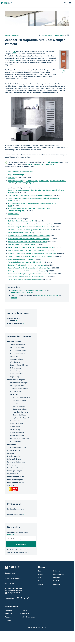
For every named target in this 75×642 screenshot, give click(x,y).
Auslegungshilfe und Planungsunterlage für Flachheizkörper (29, 236)
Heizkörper (14, 290)
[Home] (20, 568)
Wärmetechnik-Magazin (16, 380)
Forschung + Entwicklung (16, 462)
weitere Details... (13, 213)
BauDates (56, 577)
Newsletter (9, 610)
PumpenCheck (44, 180)
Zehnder (11, 321)
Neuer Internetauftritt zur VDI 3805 (20, 233)
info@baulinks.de (14, 593)
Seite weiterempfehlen (15, 514)
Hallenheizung (15, 371)
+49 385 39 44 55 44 (15, 588)
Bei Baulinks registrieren (15, 509)
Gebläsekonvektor (19, 400)
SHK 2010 (11, 177)
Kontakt (8, 620)
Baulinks (7, 35)
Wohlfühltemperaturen (18, 447)
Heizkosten (39, 295)
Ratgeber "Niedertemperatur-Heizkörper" (40, 164)
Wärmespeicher (15, 391)
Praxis (40, 581)
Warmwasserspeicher (17, 353)
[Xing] (28, 598)
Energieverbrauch (13, 450)
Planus (14, 60)
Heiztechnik (48, 295)
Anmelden (8, 614)
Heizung (22, 290)
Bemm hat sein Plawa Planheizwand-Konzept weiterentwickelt (30, 195)
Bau (39, 571)
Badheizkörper (18, 403)
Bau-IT (40, 584)
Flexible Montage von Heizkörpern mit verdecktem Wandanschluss (31, 256)
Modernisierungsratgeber (25, 183)
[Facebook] (21, 598)
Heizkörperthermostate (21, 412)
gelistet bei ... (11, 485)
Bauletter (10, 534)
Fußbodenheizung (17, 292)
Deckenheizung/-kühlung (19, 365)
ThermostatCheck (32, 180)
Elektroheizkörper (19, 406)
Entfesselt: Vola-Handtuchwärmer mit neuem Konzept (27, 265)
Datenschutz (24, 614)
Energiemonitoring (13, 456)
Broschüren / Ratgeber (15, 468)
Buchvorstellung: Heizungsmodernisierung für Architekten (28, 238)
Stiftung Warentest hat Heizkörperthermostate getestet (27, 271)
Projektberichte (12, 474)
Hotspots (56, 571)
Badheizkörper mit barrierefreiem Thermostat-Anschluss (27, 277)
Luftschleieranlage (16, 374)
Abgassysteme (15, 441)
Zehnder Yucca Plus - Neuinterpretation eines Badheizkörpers (29, 268)
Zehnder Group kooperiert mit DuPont (21, 259)
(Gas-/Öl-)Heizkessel (17, 344)
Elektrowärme (15, 427)
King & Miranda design (16, 175)
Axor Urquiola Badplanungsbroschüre (21, 244)
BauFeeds (56, 584)
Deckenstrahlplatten (20, 409)
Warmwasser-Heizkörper (21, 397)
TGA (39, 577)
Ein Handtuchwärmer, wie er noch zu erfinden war (25, 280)
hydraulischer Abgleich (20, 388)
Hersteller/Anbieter (14, 341)
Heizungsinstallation (17, 347)
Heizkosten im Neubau (58, 180)
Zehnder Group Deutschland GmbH (20, 172)
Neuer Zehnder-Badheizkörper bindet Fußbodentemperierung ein (31, 247)
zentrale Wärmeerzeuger (18, 383)
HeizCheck (11, 183)
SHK (14, 51)
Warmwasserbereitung (18, 350)
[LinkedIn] (25, 598)
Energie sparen (58, 574)
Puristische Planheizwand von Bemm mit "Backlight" (26, 250)
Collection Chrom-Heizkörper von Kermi (22, 221)
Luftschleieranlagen (17, 432)
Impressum (24, 610)
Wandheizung (15, 362)
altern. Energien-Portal (15, 477)
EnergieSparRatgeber (15, 180)
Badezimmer (30, 290)
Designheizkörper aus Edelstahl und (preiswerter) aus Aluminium (30, 224)
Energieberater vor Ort (15, 482)
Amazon (14, 298)
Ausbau (40, 574)
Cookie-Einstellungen (27, 617)
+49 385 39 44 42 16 (15, 590)
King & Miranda (14, 323)
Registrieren (9, 617)
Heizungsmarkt (12, 465)
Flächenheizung (40, 290)
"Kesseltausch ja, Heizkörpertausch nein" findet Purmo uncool (30, 227)
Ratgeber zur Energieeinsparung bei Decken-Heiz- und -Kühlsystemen (32, 253)
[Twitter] (18, 598)
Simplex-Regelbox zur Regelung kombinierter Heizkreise (27, 241)
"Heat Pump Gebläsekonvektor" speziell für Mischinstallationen (30, 230)
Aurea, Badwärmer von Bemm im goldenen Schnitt (26, 262)
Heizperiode (11, 444)
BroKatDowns (58, 581)
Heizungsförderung (14, 459)
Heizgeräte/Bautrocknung (19, 438)
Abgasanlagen (15, 377)
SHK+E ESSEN (14, 318)
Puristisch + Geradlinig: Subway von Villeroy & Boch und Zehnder (31, 274)
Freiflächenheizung (17, 435)
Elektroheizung (15, 368)
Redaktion (15, 35)
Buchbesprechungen (14, 471)
